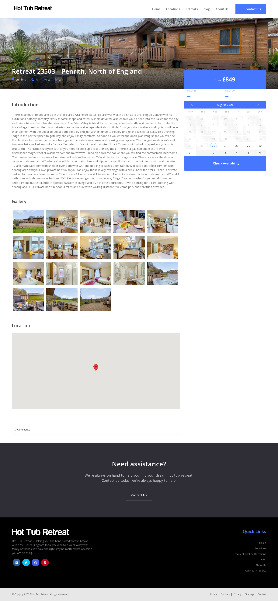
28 (236, 145)
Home (156, 9)
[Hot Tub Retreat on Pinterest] (45, 562)
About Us (222, 9)
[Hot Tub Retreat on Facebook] (16, 562)
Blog (206, 9)
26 (213, 145)
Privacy (237, 594)
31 (190, 152)
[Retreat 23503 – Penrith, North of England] (29, 222)
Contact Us (139, 495)
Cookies (225, 594)
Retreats (192, 9)
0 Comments (22, 429)
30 (260, 145)
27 (225, 145)
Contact (262, 594)
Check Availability (226, 163)
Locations (173, 9)
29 (248, 145)
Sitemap (249, 594)
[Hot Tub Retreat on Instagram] (35, 562)
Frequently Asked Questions (250, 554)
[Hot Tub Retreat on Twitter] (26, 562)
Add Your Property (255, 570)
